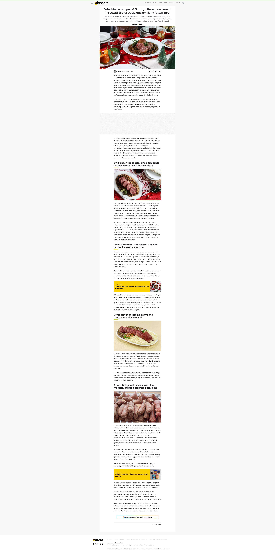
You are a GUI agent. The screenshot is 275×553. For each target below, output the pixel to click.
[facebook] (98, 543)
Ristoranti (147, 3)
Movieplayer (117, 545)
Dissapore (135, 24)
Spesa (155, 3)
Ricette (178, 3)
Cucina (171, 3)
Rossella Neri (121, 71)
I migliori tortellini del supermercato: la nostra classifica (131, 475)
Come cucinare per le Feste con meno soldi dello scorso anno (132, 287)
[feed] (93, 543)
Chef (165, 3)
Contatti (128, 539)
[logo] (101, 3)
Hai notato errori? (157, 524)
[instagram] (102, 543)
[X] (96, 543)
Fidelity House (130, 545)
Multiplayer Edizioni (149, 545)
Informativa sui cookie (112, 539)
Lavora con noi (134, 539)
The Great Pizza (139, 545)
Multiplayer (110, 545)
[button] (149, 71)
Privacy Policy (122, 539)
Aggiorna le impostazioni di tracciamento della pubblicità (153, 539)
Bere (160, 3)
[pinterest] (100, 543)
